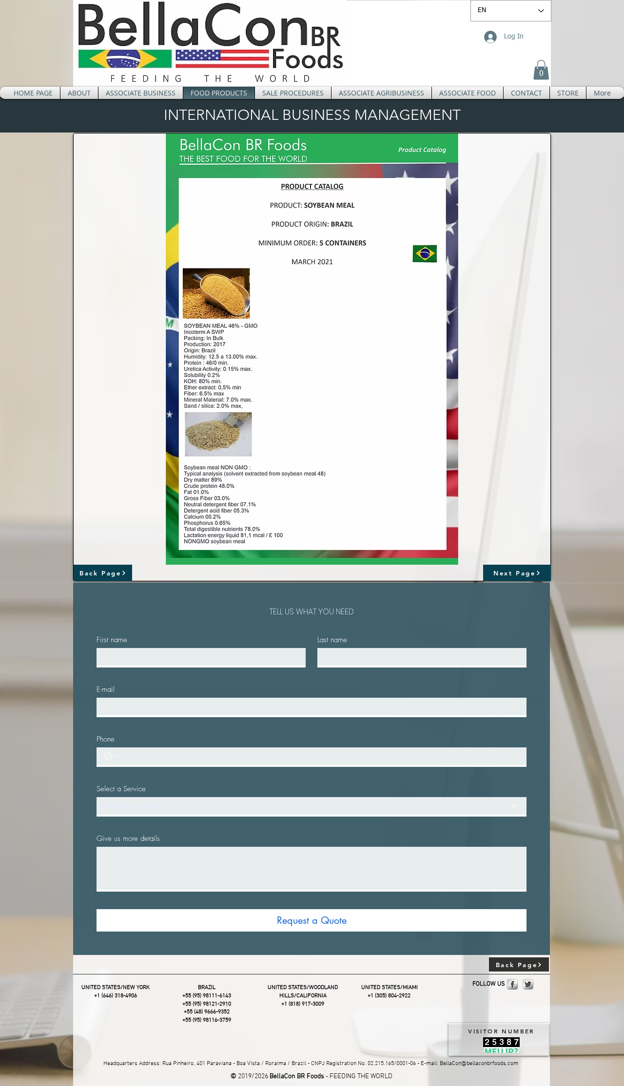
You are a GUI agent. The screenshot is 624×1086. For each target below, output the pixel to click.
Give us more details (128, 838)
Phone (106, 739)
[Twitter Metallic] (528, 984)
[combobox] (311, 807)
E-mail (106, 689)
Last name (332, 639)
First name (112, 639)
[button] (541, 70)
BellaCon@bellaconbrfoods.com (479, 1063)
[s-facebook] (512, 984)
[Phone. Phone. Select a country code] (112, 756)
